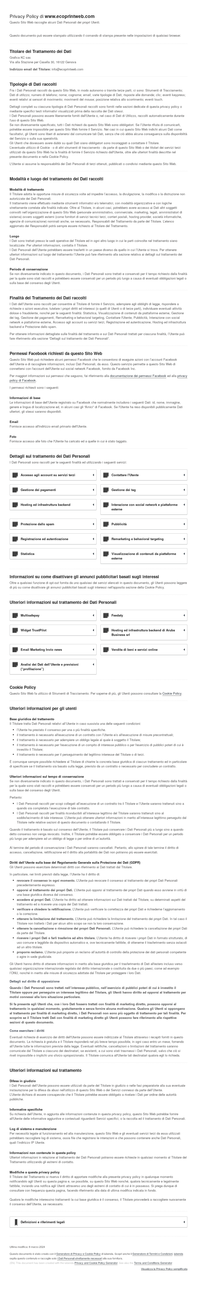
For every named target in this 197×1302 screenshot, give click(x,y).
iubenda (178, 1254)
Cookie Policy (171, 693)
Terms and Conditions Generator (153, 1263)
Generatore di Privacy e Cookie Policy (78, 1254)
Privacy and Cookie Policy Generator (95, 1263)
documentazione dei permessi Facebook (138, 375)
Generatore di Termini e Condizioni (152, 1254)
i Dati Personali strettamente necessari (79, 1258)
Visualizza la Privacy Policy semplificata (164, 1269)
